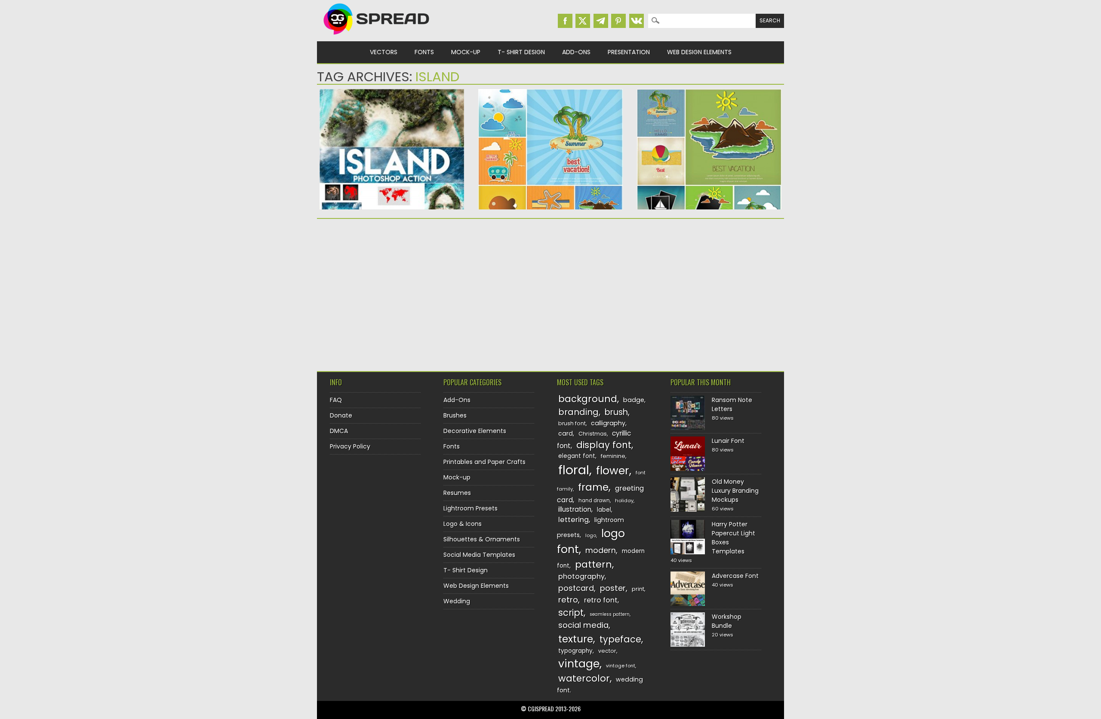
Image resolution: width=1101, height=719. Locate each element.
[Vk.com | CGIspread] (636, 21)
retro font (601, 600)
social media (583, 625)
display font (603, 445)
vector (607, 650)
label (604, 510)
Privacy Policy (350, 446)
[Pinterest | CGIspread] (618, 21)
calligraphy (608, 423)
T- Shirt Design (521, 52)
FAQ (336, 400)
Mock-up (465, 52)
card (565, 433)
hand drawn (594, 500)
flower (612, 470)
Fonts (424, 52)
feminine (613, 456)
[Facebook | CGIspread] (565, 21)
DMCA (339, 431)
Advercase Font (735, 576)
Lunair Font (728, 440)
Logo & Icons (462, 523)
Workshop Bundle (726, 621)
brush (616, 412)
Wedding (456, 601)
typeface (620, 639)
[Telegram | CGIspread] (601, 21)
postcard (576, 588)
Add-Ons (576, 52)
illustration (574, 509)
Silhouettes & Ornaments (481, 539)
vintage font (620, 665)
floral (573, 470)
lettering (573, 520)
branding (578, 412)
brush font (572, 423)
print (638, 589)
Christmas (592, 433)
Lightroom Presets (470, 508)
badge (633, 400)
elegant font (576, 456)
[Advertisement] (392, 292)
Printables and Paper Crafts (484, 462)
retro (568, 599)
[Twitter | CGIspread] (582, 21)
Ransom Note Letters (732, 404)
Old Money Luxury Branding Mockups (735, 490)
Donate (341, 415)
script (571, 612)
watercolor (584, 678)
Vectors (383, 52)
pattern (593, 564)
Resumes (457, 493)
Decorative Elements (474, 431)
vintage (579, 663)
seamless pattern (610, 614)
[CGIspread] (377, 36)
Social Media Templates (479, 554)
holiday (624, 500)
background (587, 399)
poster (613, 588)
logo (590, 535)
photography (581, 576)
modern (600, 550)
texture (575, 639)
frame (593, 487)
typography (575, 651)
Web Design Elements (699, 52)
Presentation (629, 52)
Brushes (455, 415)
